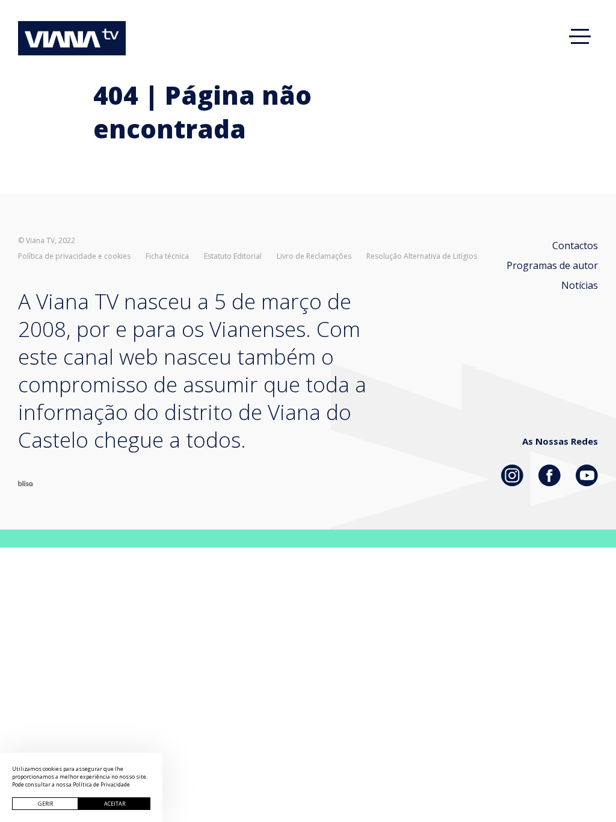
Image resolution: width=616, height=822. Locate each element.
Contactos (575, 245)
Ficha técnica (167, 256)
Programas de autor (552, 265)
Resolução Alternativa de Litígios (421, 256)
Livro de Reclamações (314, 256)
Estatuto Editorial (233, 256)
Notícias (579, 285)
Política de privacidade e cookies (74, 256)
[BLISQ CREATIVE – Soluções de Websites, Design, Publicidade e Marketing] (25, 482)
